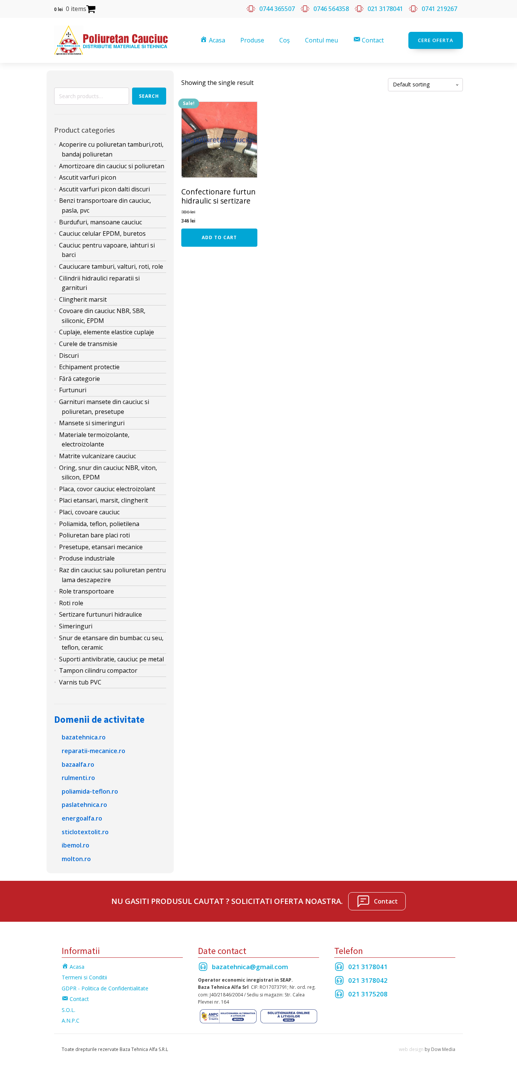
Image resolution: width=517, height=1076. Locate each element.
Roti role (71, 603)
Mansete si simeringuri (92, 423)
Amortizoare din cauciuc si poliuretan (111, 166)
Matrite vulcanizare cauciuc (97, 456)
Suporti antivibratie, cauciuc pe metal (111, 659)
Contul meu (321, 40)
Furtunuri (72, 390)
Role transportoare (86, 591)
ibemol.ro (75, 845)
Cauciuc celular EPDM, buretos (102, 233)
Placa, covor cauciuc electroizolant (107, 489)
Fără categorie (79, 378)
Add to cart (219, 237)
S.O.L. (68, 1009)
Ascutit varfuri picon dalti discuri (104, 189)
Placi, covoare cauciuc (89, 512)
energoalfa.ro (82, 818)
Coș (284, 40)
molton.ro (76, 859)
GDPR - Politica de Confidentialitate (105, 988)
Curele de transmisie (88, 344)
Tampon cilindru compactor (98, 670)
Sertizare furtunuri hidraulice (100, 614)
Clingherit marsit (83, 299)
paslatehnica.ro (84, 804)
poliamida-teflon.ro (90, 791)
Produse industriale (87, 558)
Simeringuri (75, 626)
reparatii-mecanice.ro (93, 751)
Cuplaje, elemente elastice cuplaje (106, 332)
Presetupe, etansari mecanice (101, 547)
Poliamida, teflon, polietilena (99, 524)
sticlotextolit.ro (85, 832)
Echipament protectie (89, 367)
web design (411, 1049)
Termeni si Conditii (84, 977)
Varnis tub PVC (80, 682)
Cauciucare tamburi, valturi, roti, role (111, 266)
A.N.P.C (70, 1020)
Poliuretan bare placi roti (94, 535)
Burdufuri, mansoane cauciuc (100, 222)
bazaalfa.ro (78, 764)
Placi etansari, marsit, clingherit (103, 500)
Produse (252, 40)
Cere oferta (435, 40)
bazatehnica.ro (84, 737)
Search (149, 96)
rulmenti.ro (78, 778)
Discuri (69, 355)
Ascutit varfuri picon (87, 177)
